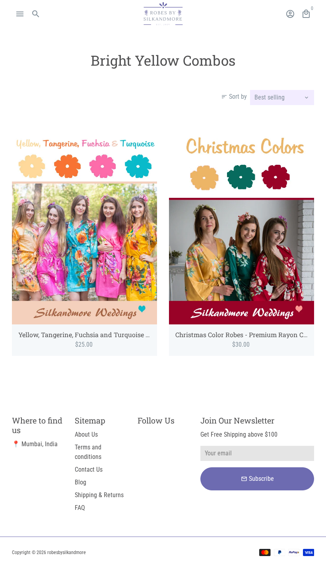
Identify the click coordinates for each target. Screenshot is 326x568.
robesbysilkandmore (66, 552)
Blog (80, 482)
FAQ (80, 507)
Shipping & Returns (99, 495)
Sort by (234, 96)
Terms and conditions (88, 452)
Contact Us (89, 469)
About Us (86, 434)
